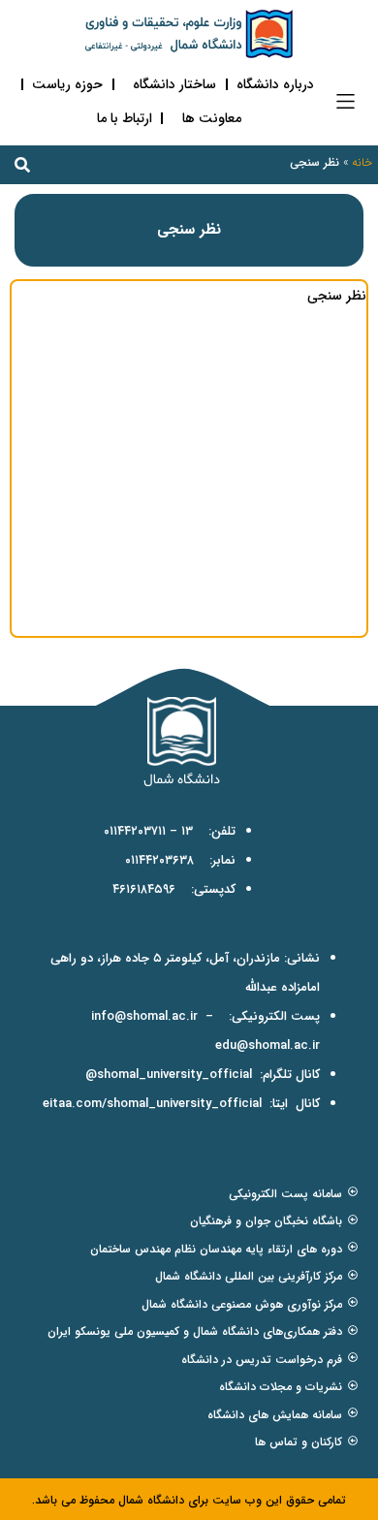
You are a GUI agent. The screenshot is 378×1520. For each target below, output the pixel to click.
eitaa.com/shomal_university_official (152, 1103)
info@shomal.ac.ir (144, 1016)
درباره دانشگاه (275, 84)
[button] (345, 101)
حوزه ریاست (67, 84)
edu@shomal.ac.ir (267, 1045)
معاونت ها (211, 118)
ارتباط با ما (124, 118)
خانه (362, 162)
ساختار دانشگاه (174, 84)
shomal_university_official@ (168, 1074)
